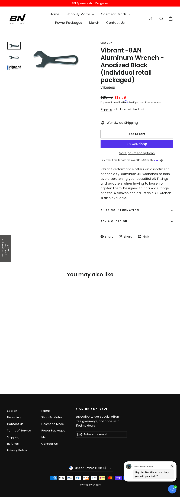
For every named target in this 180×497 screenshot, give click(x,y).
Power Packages (68, 22)
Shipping (106, 109)
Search (12, 411)
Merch (94, 22)
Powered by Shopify (90, 484)
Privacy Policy (17, 450)
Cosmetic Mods (114, 14)
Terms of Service (19, 430)
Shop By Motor (78, 14)
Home (54, 14)
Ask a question (114, 221)
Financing (14, 417)
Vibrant (106, 43)
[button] (5, 248)
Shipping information (120, 210)
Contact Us (115, 22)
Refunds (13, 444)
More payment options (137, 153)
